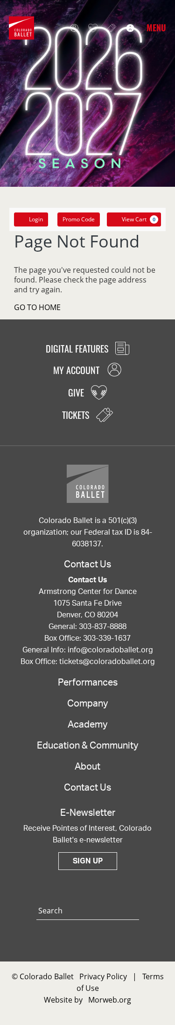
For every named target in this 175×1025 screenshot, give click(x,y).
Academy (87, 724)
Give (91, 28)
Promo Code (79, 219)
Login (36, 219)
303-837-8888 (102, 626)
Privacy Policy (103, 976)
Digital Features (78, 348)
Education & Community (87, 745)
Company (87, 703)
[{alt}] (21, 27)
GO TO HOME (37, 307)
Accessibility (128, 28)
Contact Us (87, 787)
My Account (72, 28)
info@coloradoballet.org (110, 650)
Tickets (109, 28)
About (87, 766)
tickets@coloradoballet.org (107, 661)
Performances (88, 682)
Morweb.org (109, 1000)
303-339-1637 (107, 638)
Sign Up (88, 861)
